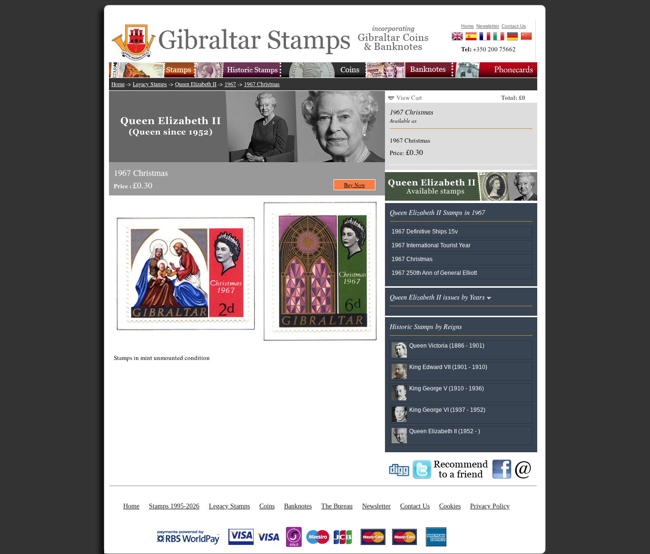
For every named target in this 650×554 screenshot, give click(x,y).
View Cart (409, 97)
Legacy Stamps (150, 83)
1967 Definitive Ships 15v (425, 231)
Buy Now (354, 184)
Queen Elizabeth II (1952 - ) (444, 431)
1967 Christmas (262, 83)
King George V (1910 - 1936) (446, 388)
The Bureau (337, 506)
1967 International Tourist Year (431, 245)
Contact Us (415, 506)
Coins (267, 506)
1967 (230, 83)
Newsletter (376, 506)
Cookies (450, 506)
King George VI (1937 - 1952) (447, 410)
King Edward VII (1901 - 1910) (448, 367)
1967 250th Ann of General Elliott (434, 273)
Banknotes (298, 506)
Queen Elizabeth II (196, 83)
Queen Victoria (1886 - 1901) (446, 345)
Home (118, 83)
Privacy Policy (490, 506)
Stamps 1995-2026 (174, 506)
